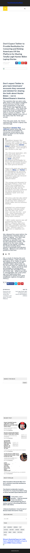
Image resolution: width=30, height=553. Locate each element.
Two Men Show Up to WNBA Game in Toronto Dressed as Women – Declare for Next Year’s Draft (11, 455)
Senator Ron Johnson (12, 128)
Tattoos (19, 532)
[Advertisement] (15, 27)
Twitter (22, 170)
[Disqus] (15, 322)
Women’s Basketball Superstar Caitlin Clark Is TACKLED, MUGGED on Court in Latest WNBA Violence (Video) (11, 424)
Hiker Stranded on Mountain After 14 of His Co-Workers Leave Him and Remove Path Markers (14, 483)
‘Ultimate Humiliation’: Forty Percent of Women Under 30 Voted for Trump (14, 509)
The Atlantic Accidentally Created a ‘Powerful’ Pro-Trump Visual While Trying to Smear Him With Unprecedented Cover (15, 490)
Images (22, 529)
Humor (17, 529)
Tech (5, 534)
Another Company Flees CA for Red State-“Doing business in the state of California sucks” (7, 466)
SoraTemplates (15, 550)
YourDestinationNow (15, 3)
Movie (5, 532)
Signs (14, 532)
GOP (9, 159)
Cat (20, 527)
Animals (16, 527)
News (4, 283)
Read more (11, 430)
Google (6, 529)
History (12, 529)
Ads (5, 527)
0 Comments (6, 63)
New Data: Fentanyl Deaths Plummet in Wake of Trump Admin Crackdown (11, 433)
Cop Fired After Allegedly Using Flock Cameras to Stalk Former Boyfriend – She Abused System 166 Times (7, 444)
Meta (14, 170)
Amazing (10, 527)
